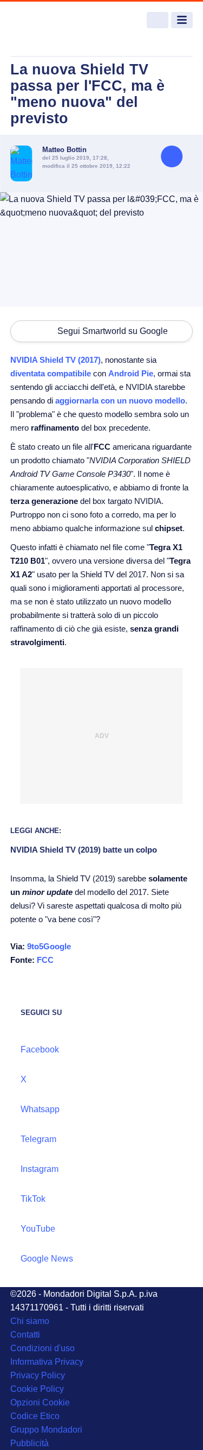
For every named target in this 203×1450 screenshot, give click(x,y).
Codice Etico (35, 1416)
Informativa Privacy (46, 1361)
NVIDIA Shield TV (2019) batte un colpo (83, 849)
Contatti (25, 1334)
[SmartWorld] (50, 20)
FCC (45, 959)
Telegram (38, 1139)
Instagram (39, 1169)
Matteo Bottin (64, 150)
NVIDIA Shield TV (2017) (55, 359)
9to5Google (49, 946)
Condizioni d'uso (42, 1348)
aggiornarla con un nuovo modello (120, 400)
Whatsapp (40, 1109)
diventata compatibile (50, 373)
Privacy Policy (37, 1375)
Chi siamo (29, 1321)
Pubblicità (29, 1443)
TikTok (33, 1198)
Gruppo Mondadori (46, 1429)
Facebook (40, 1049)
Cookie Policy (37, 1389)
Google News (47, 1258)
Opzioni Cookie (40, 1402)
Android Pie (130, 373)
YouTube (38, 1228)
